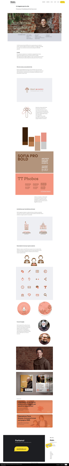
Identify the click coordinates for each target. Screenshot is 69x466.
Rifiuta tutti (62, 464)
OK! (65, 464)
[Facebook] (50, 437)
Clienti (51, 457)
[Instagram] (51, 437)
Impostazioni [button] (58, 464)
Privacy (37, 462)
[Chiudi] (68, 464)
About (51, 458)
